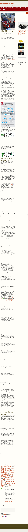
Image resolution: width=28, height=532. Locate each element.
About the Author (4, 450)
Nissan (2, 503)
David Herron (3, 33)
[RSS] (0, 215)
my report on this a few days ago (5, 61)
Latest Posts (3, 451)
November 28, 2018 (8, 33)
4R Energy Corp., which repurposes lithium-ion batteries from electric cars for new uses (8, 290)
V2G (7, 503)
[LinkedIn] (0, 216)
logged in (5, 513)
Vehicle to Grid (10, 503)
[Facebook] (0, 213)
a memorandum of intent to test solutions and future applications (7, 305)
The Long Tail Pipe (7, 3)
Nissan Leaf (5, 503)
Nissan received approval (7, 142)
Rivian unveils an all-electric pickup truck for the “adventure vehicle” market (4, 509)
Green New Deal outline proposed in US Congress (11, 508)
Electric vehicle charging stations (22, 34)
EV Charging (3, 34)
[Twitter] (0, 214)
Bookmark (3, 504)
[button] (1, 516)
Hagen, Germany (3, 202)
